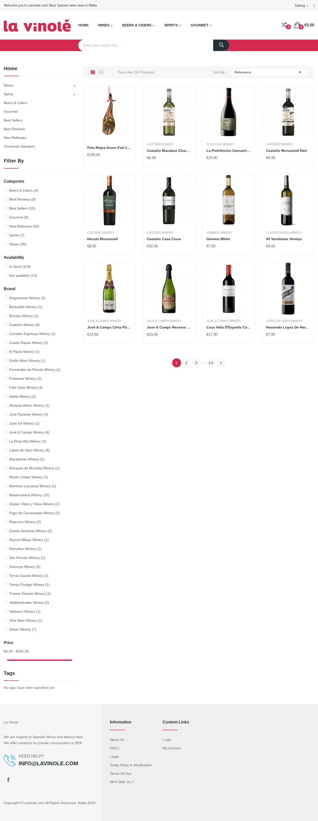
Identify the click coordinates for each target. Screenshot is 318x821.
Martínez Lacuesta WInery (32, 486)
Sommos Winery (24, 567)
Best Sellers (13, 120)
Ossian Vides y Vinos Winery (34, 504)
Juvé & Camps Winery (29, 432)
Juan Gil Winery (24, 423)
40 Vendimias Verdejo (284, 239)
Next (221, 363)
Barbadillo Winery (25, 307)
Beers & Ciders (15, 103)
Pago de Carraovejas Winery (34, 513)
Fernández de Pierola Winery (35, 370)
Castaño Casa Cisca (164, 239)
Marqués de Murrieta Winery (34, 468)
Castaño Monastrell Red (286, 151)
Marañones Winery (26, 459)
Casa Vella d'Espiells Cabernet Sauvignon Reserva (228, 327)
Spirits (8, 94)
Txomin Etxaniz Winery (30, 594)
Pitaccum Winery (25, 522)
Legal (114, 757)
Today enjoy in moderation (131, 765)
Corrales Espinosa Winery (32, 334)
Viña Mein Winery (25, 620)
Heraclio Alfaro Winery (29, 405)
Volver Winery (22, 629)
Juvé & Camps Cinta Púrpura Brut (109, 327)
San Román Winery (27, 558)
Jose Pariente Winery (28, 414)
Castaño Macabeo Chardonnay (169, 151)
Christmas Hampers (19, 146)
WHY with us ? (122, 782)
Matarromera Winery (29, 495)
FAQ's (114, 748)
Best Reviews (14, 129)
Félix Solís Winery (26, 387)
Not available (23, 275)
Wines (8, 85)
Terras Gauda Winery (28, 576)
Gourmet (11, 111)
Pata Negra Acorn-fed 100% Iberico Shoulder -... (109, 148)
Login (167, 740)
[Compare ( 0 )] (284, 25)
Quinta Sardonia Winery (30, 531)
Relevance (269, 72)
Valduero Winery (24, 611)
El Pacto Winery (24, 352)
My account (172, 748)
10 (210, 363)
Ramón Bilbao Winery (29, 540)
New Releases (15, 138)
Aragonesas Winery (27, 298)
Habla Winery (22, 396)
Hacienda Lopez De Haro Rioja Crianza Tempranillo (288, 327)
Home (10, 68)
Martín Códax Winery (28, 477)
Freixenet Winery (25, 379)
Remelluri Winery (25, 549)
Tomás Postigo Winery (29, 585)
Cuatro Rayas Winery (28, 343)
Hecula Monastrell (102, 239)
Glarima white (218, 239)
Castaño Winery (24, 325)
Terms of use (120, 773)
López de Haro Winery (29, 450)
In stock (20, 267)
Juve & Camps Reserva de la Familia (169, 327)
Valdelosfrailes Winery (29, 602)
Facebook (8, 779)
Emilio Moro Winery (27, 361)
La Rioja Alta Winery (27, 441)
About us (117, 740)
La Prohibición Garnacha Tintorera (228, 151)
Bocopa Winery (24, 316)
